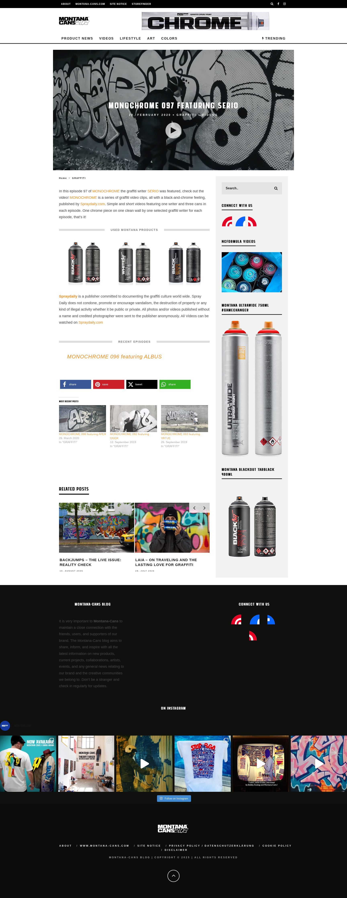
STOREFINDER (141, 4)
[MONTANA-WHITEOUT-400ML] (134, 264)
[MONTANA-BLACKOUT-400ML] (84, 264)
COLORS (169, 38)
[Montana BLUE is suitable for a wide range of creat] (319, 764)
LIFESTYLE (130, 38)
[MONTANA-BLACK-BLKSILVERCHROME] (184, 264)
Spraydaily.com (92, 204)
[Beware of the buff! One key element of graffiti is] (86, 764)
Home (63, 178)
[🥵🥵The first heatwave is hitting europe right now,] (261, 764)
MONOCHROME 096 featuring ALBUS (114, 357)
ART (151, 38)
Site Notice (118, 4)
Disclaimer (176, 850)
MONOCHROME (106, 191)
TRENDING (275, 38)
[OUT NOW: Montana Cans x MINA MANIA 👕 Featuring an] (28, 764)
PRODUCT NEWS (77, 38)
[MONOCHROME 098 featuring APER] (82, 418)
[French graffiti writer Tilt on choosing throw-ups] (144, 764)
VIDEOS (106, 38)
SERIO (153, 191)
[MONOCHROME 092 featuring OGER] (133, 418)
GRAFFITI (187, 114)
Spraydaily (68, 296)
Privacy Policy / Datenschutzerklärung (211, 845)
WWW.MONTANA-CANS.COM (104, 845)
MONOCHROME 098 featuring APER (82, 434)
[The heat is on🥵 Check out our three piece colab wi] (203, 764)
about (65, 845)
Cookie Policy (277, 845)
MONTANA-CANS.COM (90, 4)
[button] (84, 264)
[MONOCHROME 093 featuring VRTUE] (184, 418)
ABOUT (66, 4)
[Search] (272, 4)
